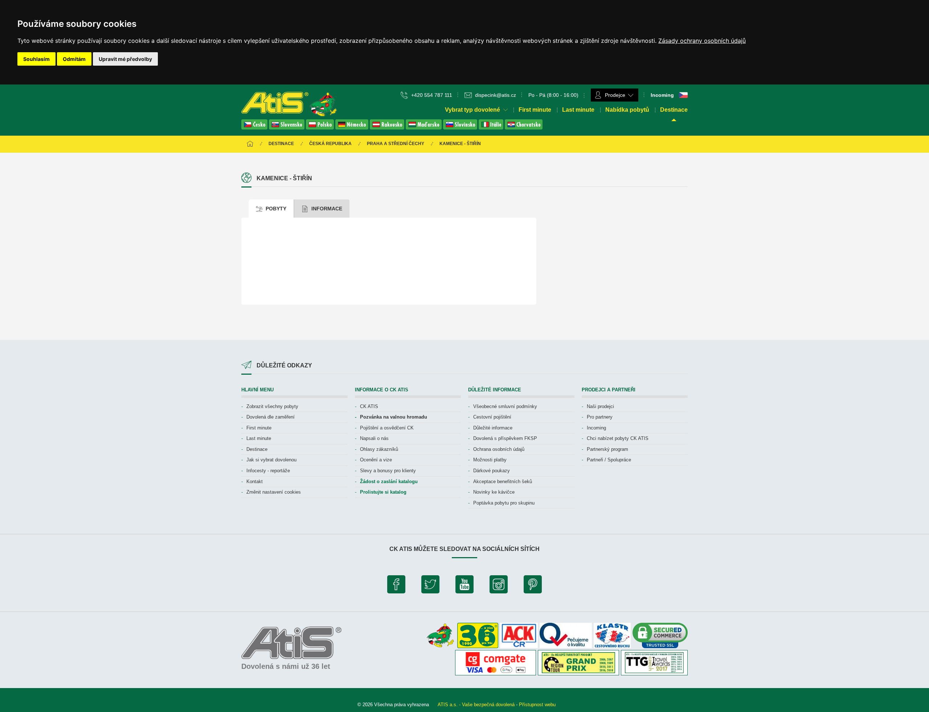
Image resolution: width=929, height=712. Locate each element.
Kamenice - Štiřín (460, 143)
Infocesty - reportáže (268, 470)
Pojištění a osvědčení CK (387, 428)
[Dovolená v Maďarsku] (424, 127)
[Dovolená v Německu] (352, 127)
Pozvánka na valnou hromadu (393, 417)
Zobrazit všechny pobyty (272, 406)
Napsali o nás (374, 438)
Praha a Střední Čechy (395, 143)
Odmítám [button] (74, 59)
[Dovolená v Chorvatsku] (524, 127)
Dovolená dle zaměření (270, 417)
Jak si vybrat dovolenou (271, 459)
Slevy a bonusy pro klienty (388, 470)
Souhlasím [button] (36, 59)
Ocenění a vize (376, 459)
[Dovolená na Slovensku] (287, 127)
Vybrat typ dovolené (473, 110)
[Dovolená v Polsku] (320, 127)
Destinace (674, 110)
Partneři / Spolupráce (609, 459)
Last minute (578, 110)
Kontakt (254, 481)
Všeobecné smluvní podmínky (505, 406)
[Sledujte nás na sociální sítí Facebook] (396, 586)
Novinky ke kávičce (494, 492)
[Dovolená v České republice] (255, 127)
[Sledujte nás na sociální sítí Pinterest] (533, 586)
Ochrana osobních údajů (498, 449)
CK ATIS (369, 406)
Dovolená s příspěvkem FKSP (505, 438)
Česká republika (330, 143)
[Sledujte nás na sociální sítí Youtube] (464, 586)
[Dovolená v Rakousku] (388, 127)
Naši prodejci (600, 406)
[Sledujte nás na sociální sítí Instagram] (499, 586)
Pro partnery (600, 417)
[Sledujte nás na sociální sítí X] (430, 586)
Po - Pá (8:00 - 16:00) (553, 95)
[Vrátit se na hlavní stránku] (250, 144)
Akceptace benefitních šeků (502, 481)
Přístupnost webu (537, 704)
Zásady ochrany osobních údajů (702, 40)
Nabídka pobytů (627, 110)
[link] (702, 40)
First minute (535, 110)
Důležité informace (492, 428)
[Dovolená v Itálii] (492, 127)
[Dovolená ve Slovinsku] (461, 127)
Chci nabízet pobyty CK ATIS (617, 438)
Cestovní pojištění (492, 417)
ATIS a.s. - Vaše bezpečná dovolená (476, 704)
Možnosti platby (490, 459)
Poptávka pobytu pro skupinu (504, 503)
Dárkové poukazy (491, 470)
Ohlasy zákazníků (379, 449)
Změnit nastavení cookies (273, 492)
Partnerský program (607, 449)
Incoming (596, 428)
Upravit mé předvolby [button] (125, 59)
